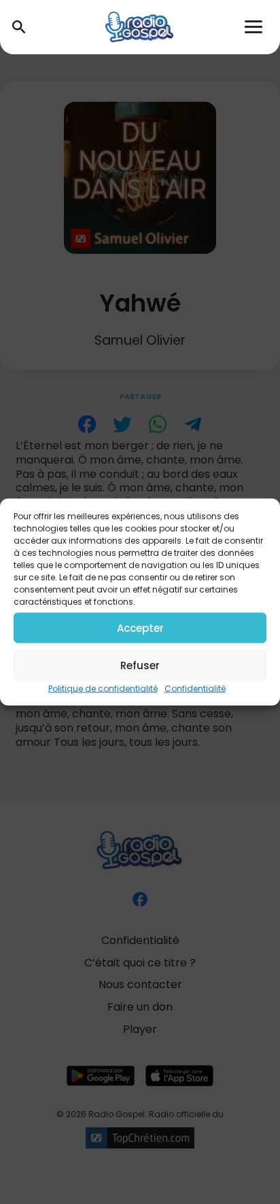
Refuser (140, 665)
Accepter (140, 627)
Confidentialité (195, 688)
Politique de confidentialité (103, 688)
